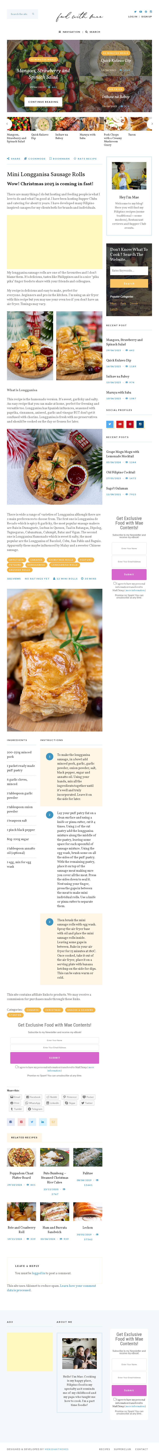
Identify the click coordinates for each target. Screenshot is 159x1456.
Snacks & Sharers (80, 1010)
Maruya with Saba (88, 136)
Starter (15, 1015)
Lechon (88, 1228)
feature (86, 560)
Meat (113, 303)
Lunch (114, 309)
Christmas (53, 1010)
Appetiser (16, 560)
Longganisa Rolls (65, 565)
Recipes (104, 1449)
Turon (132, 135)
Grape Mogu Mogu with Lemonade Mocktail (122, 454)
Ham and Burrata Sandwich (55, 1230)
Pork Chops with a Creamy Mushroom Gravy (113, 140)
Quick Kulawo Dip (116, 60)
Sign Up (146, 16)
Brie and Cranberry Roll (21, 1230)
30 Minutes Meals (116, 53)
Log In (132, 16)
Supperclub (122, 1449)
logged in (38, 1273)
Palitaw (88, 1173)
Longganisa (36, 565)
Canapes (36, 560)
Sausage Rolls (19, 570)
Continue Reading (43, 101)
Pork (123, 303)
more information (135, 590)
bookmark (61, 158)
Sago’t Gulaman (117, 488)
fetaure (15, 565)
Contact (141, 1449)
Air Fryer (116, 89)
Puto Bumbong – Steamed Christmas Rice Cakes (54, 1178)
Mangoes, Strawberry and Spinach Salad (43, 74)
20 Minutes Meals (43, 59)
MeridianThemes (57, 1449)
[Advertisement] (54, 242)
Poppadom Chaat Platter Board (21, 1175)
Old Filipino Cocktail (120, 472)
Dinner (134, 303)
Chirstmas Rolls (61, 560)
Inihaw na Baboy (116, 97)
